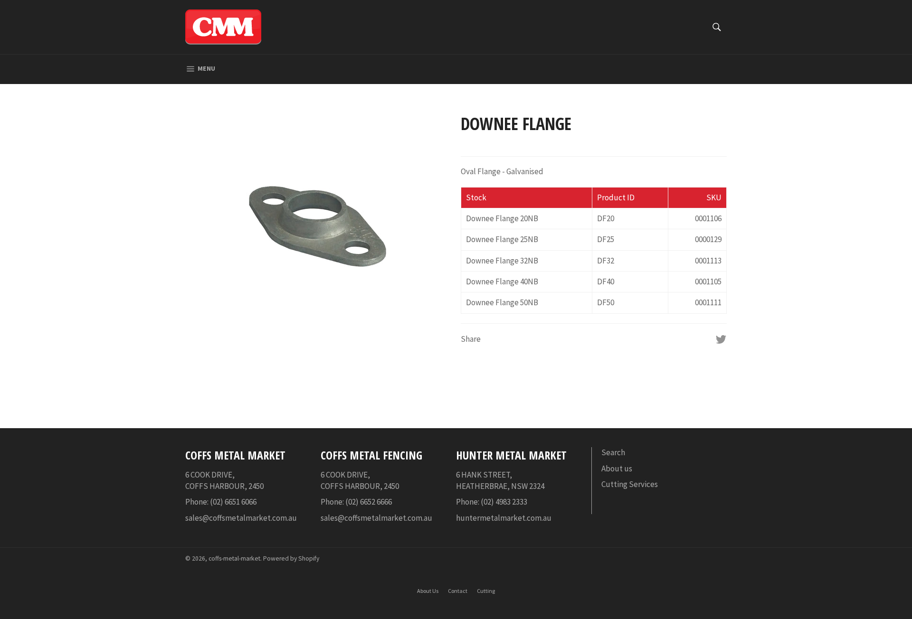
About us (616, 468)
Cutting (486, 590)
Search (613, 452)
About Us (427, 590)
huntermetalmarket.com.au (503, 518)
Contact (457, 590)
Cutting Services (629, 484)
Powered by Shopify (291, 558)
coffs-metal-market (234, 558)
